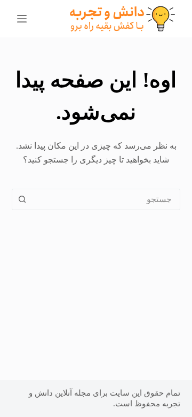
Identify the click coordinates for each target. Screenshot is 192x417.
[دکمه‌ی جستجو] (22, 199)
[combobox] (106, 199)
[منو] (22, 19)
